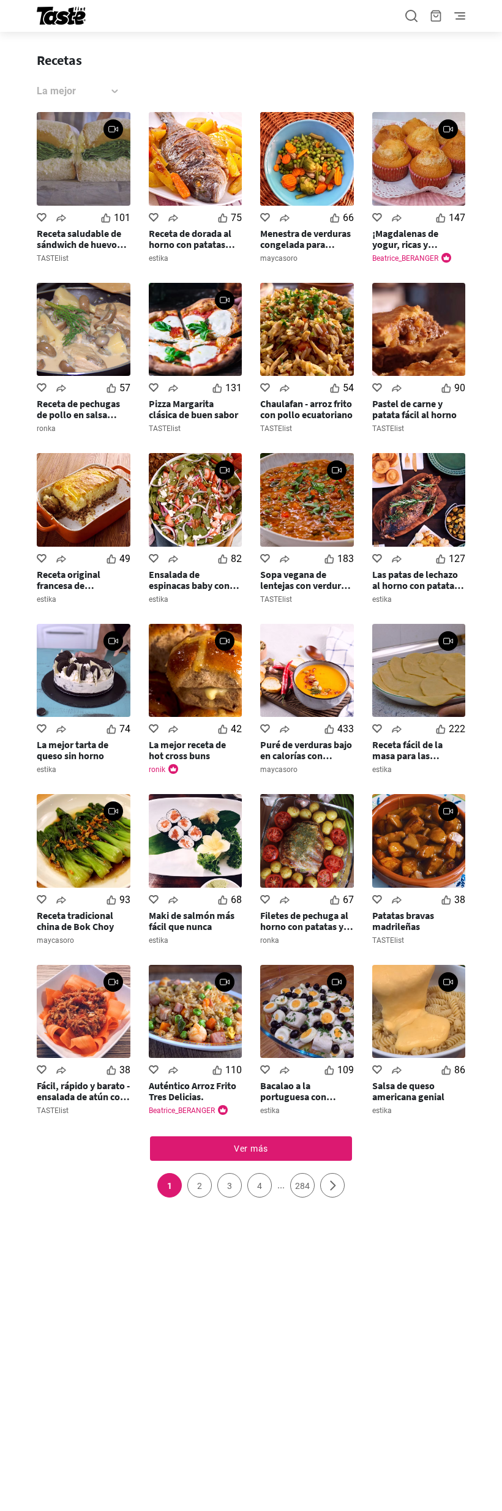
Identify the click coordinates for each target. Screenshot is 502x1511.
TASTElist (53, 258)
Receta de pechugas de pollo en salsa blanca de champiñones (78, 409)
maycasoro (279, 258)
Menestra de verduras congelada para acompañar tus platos (306, 239)
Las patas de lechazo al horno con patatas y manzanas (418, 580)
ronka (46, 428)
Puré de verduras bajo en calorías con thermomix (306, 750)
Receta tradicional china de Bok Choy (75, 921)
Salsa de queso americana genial (408, 1091)
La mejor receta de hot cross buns (187, 750)
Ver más (251, 1148)
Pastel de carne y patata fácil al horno (414, 409)
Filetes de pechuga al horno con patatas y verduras (304, 921)
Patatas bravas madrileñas (403, 921)
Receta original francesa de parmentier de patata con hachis (81, 580)
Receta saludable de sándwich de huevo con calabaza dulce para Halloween (79, 239)
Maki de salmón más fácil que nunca (191, 921)
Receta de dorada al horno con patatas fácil (190, 239)
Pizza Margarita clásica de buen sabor (193, 409)
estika (158, 258)
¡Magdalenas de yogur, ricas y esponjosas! (405, 239)
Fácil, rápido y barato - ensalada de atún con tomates (83, 1091)
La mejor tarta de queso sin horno (72, 750)
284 (302, 1186)
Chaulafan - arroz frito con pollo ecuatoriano (306, 409)
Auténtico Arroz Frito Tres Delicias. (192, 1091)
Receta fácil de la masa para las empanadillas (407, 750)
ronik (157, 769)
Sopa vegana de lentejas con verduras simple (305, 580)
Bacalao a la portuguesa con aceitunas (293, 1091)
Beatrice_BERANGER (405, 258)
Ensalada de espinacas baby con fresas (189, 580)
